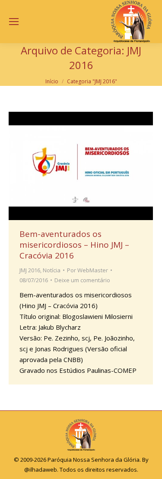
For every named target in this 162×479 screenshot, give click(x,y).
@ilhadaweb (40, 469)
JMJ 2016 (29, 270)
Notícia (51, 270)
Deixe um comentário (82, 280)
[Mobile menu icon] (14, 21)
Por (87, 270)
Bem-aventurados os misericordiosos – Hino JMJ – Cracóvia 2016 (74, 244)
